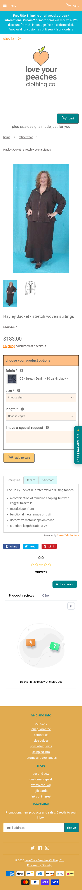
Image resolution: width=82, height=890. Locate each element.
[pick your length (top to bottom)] (22, 409)
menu (12, 5)
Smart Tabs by (65, 535)
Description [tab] (13, 480)
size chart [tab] (48, 480)
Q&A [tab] (45, 595)
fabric (21, 370)
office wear (26, 137)
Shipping (9, 346)
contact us (41, 735)
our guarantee (41, 729)
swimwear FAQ (41, 785)
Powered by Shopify (39, 865)
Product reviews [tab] (21, 595)
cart (71, 118)
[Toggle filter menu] (71, 606)
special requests (41, 746)
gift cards (41, 790)
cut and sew (41, 773)
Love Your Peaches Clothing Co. (44, 860)
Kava (76, 535)
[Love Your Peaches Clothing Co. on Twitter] (32, 848)
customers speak (41, 779)
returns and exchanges (41, 757)
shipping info (41, 752)
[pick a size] (18, 390)
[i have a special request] (47, 427)
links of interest (41, 796)
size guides (41, 740)
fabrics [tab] (31, 480)
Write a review (64, 584)
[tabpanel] (41, 508)
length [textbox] (32, 408)
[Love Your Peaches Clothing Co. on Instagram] (47, 848)
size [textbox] (17, 390)
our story (41, 723)
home (6, 137)
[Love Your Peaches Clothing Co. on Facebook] (40, 848)
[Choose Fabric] (21, 370)
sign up (71, 827)
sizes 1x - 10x (12, 38)
